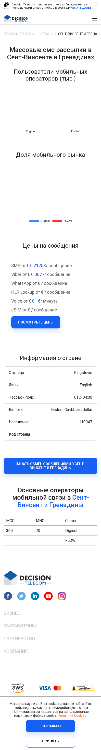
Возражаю (50, 726)
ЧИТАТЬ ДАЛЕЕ (81, 7)
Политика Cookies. (72, 715)
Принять (50, 741)
